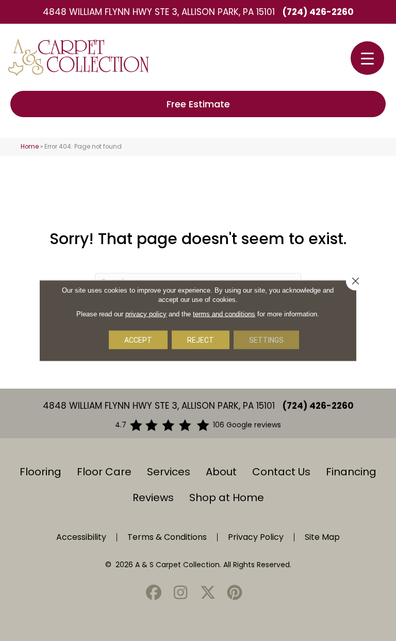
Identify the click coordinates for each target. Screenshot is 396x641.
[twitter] (208, 593)
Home (30, 146)
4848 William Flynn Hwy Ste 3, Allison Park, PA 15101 (159, 12)
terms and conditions (224, 314)
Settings (266, 340)
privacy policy (146, 314)
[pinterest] (235, 593)
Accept (138, 340)
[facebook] (153, 593)
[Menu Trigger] (367, 58)
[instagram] (181, 593)
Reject (200, 340)
